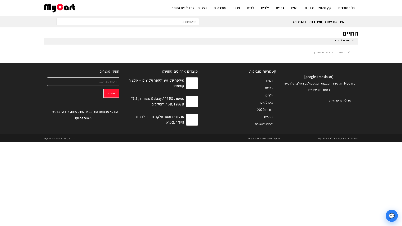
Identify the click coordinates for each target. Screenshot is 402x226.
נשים (269, 80)
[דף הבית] (356, 40)
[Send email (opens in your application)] (81, 7)
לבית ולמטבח (264, 124)
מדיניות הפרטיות (340, 100)
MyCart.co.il (324, 138)
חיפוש (111, 93)
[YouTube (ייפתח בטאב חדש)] (88, 7)
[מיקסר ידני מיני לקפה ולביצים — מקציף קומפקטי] (192, 83)
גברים (269, 88)
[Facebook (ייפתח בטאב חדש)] (102, 7)
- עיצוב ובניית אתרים (258, 138)
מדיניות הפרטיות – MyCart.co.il (59, 138)
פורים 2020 (265, 109)
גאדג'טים (266, 102)
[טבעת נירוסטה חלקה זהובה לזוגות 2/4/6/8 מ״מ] (192, 120)
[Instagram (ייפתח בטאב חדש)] (95, 7)
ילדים (269, 95)
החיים (336, 40)
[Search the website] (128, 21)
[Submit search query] (61, 21)
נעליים (268, 116)
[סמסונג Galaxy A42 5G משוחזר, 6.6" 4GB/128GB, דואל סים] (192, 101)
